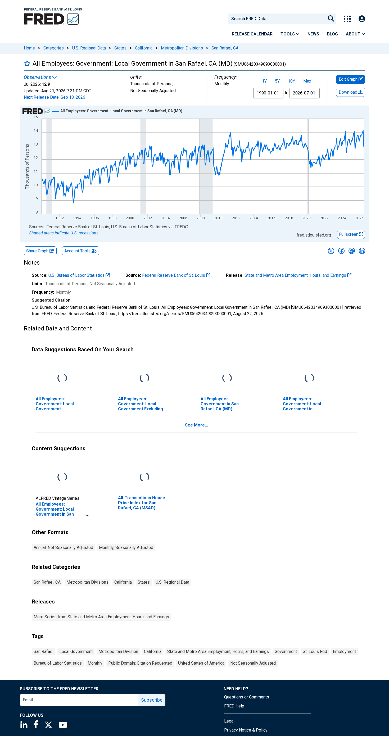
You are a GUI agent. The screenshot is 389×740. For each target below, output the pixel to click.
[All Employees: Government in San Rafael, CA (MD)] (227, 378)
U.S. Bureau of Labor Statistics (77, 275)
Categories (53, 48)
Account (77, 250)
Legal (229, 721)
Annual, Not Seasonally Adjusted (63, 547)
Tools (288, 34)
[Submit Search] (331, 18)
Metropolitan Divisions (182, 48)
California (143, 48)
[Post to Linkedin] (362, 251)
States (120, 48)
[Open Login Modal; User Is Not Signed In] (362, 19)
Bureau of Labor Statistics (58, 663)
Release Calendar (252, 34)
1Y (264, 81)
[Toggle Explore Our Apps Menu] (347, 19)
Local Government (76, 651)
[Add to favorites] (27, 63)
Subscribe (151, 700)
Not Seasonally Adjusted (253, 663)
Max (307, 81)
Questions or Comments (246, 697)
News (313, 34)
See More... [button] (196, 425)
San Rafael (43, 651)
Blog (332, 34)
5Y (277, 81)
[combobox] (276, 18)
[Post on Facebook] (341, 251)
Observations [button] (38, 77)
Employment (344, 651)
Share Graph (37, 250)
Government (286, 651)
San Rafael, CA (224, 48)
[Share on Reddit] (352, 251)
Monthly (95, 663)
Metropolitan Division (118, 651)
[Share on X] (331, 251)
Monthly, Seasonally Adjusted (126, 547)
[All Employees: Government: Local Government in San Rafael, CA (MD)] (62, 477)
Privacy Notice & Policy (246, 730)
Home (29, 48)
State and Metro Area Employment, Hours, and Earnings (296, 275)
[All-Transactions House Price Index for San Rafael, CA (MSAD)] (144, 477)
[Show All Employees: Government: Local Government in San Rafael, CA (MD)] (121, 111)
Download (348, 92)
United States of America (201, 663)
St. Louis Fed (315, 651)
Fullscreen (349, 234)
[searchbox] (278, 18)
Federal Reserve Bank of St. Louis (174, 275)
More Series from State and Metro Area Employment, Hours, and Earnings (101, 616)
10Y (291, 81)
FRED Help (234, 706)
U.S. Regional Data (89, 48)
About (353, 34)
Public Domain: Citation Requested (140, 663)
